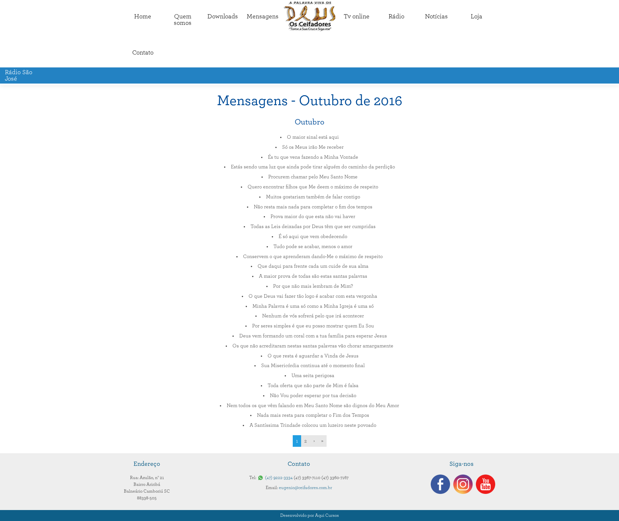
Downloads (222, 16)
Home (142, 16)
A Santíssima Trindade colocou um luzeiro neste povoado (313, 425)
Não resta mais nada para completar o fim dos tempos (313, 206)
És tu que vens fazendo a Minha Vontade (313, 157)
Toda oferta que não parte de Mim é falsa (313, 385)
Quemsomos (183, 19)
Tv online (356, 16)
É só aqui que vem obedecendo (313, 236)
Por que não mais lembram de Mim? (313, 286)
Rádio (396, 16)
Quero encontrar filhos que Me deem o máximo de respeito (313, 186)
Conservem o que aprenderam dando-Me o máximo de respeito (313, 256)
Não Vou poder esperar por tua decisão (313, 395)
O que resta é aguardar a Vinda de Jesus (313, 355)
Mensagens (263, 16)
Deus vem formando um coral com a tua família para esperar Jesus (313, 335)
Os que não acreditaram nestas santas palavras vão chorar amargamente (312, 345)
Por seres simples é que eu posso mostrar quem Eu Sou (313, 325)
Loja (476, 16)
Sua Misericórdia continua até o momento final (313, 365)
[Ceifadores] (309, 17)
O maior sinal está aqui (313, 137)
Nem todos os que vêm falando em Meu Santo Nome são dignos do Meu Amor (313, 405)
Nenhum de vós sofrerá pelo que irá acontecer (313, 315)
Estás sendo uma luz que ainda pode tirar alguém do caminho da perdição (313, 166)
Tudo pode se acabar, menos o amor (312, 246)
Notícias (436, 16)
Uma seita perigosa (312, 375)
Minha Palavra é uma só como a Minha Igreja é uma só (313, 306)
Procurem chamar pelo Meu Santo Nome (313, 176)
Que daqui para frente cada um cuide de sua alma (313, 266)
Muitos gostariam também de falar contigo (313, 196)
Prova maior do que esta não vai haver (312, 216)
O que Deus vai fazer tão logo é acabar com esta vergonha (313, 296)
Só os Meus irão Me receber (313, 147)
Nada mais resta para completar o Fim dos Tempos (313, 415)
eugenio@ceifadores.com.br (305, 488)
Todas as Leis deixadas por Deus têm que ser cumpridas (313, 226)
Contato (142, 52)
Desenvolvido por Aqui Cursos (309, 515)
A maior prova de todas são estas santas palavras (313, 276)
